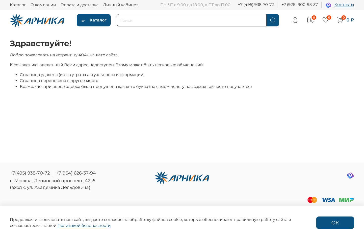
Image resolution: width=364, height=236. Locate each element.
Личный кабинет (120, 4)
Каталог (18, 4)
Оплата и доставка (79, 4)
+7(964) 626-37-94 (76, 173)
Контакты (344, 4)
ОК (335, 223)
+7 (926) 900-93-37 (300, 4)
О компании (43, 4)
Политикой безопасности (84, 225)
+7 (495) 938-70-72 (256, 4)
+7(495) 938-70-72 (30, 173)
